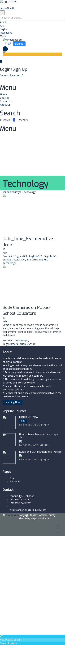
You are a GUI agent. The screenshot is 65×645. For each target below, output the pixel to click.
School (32, 343)
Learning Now (12, 402)
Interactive (6, 32)
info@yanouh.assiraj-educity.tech (28, 509)
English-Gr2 (35, 256)
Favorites (16, 75)
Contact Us (6, 101)
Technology (9, 263)
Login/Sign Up (7, 8)
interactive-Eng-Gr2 (37, 259)
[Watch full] (32, 215)
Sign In (28, 629)
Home (3, 94)
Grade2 (7, 259)
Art (2, 25)
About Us (5, 104)
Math (3, 36)
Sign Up (19, 629)
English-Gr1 (20, 256)
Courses (5, 75)
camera (14, 343)
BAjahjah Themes (41, 518)
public (23, 343)
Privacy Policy (17, 586)
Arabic (3, 22)
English (4, 29)
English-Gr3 (50, 256)
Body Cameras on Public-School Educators (27, 310)
